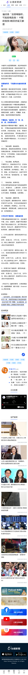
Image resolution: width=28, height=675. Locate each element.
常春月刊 (12, 369)
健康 (9, 11)
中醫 (9, 363)
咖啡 (17, 32)
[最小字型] (10, 60)
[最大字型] (17, 60)
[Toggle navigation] (24, 671)
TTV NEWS (4, 11)
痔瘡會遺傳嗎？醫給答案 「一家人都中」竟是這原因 (19, 378)
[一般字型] (14, 60)
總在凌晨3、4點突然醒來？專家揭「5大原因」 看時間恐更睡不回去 (19, 373)
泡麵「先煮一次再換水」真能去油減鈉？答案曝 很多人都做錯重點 (19, 384)
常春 (19, 363)
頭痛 (12, 32)
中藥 (23, 359)
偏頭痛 (6, 32)
